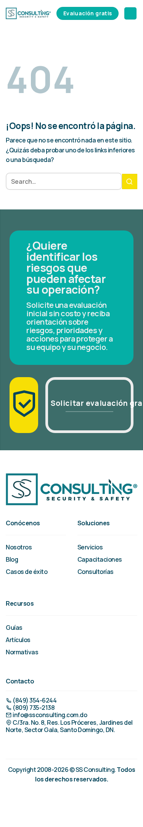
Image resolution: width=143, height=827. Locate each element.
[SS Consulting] (28, 13)
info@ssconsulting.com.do (49, 715)
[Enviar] (129, 181)
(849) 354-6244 (34, 700)
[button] (130, 13)
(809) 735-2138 (33, 707)
